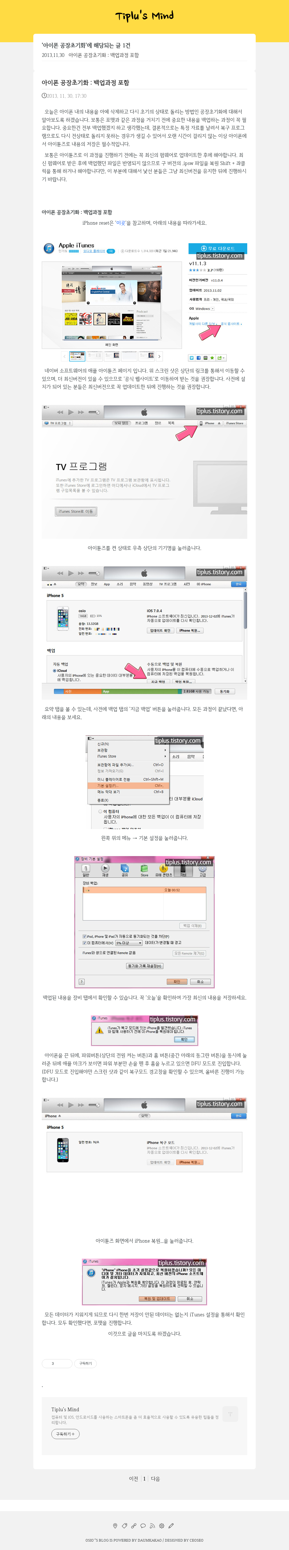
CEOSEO (196, 1540)
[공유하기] (59, 1363)
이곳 (120, 223)
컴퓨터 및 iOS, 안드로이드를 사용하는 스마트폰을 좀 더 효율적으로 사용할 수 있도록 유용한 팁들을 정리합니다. (135, 1420)
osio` (90, 1540)
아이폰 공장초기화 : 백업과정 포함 (104, 55)
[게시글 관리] (66, 1363)
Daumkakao (150, 1540)
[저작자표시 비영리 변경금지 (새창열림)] (104, 1363)
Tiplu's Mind (144, 17)
